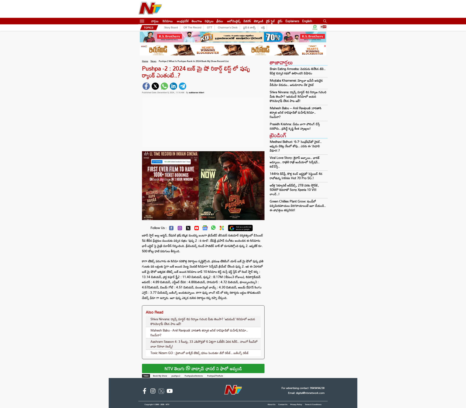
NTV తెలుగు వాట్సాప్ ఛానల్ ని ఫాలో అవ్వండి (203, 368)
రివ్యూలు (209, 21)
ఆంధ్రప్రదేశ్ (183, 21)
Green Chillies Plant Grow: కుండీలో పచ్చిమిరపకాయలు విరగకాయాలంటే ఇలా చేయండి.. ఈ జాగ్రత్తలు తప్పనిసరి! (298, 205)
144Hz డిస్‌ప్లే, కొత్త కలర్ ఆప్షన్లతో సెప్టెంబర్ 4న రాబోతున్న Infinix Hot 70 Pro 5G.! (296, 176)
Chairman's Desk (228, 27)
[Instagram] (180, 229)
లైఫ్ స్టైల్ (270, 21)
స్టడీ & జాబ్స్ (249, 27)
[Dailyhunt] (222, 229)
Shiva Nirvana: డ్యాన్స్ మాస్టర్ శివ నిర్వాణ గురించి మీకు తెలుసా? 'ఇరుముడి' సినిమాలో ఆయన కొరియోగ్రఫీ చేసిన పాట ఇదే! (203, 321)
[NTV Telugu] (150, 9)
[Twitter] (188, 229)
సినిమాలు (168, 21)
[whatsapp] (164, 86)
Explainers (292, 21)
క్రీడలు (219, 21)
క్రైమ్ (280, 21)
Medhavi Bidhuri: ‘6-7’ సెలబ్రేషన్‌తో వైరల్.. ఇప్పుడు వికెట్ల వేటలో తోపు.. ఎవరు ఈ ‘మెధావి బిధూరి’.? (296, 146)
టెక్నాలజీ (258, 21)
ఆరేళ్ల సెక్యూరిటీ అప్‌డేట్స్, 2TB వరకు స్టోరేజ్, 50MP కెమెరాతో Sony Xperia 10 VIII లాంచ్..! (294, 189)
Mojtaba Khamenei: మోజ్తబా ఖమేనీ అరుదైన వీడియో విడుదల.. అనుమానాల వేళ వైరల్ (296, 82)
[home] (147, 21)
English (307, 21)
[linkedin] (173, 86)
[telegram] (182, 86)
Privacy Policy (296, 404)
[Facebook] (171, 229)
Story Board (171, 27)
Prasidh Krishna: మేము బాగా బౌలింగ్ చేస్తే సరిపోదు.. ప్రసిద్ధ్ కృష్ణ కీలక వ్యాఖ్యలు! (295, 126)
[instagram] (153, 391)
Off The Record (192, 27)
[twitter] (155, 86)
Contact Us (282, 404)
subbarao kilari (196, 92)
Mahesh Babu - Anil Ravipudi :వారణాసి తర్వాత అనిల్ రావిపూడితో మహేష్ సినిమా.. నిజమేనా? (199, 332)
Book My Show (160, 375)
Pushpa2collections (194, 375)
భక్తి (262, 27)
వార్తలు (155, 21)
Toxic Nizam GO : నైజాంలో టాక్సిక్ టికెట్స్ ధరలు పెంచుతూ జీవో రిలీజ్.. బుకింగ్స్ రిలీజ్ (200, 353)
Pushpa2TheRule (215, 375)
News (153, 61)
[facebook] (146, 86)
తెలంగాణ (197, 21)
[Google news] (205, 228)
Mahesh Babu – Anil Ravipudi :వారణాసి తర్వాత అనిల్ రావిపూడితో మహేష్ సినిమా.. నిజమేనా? (295, 112)
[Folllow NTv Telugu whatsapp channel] (315, 28)
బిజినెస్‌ (247, 21)
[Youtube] (196, 229)
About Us (271, 404)
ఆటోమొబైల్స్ (234, 21)
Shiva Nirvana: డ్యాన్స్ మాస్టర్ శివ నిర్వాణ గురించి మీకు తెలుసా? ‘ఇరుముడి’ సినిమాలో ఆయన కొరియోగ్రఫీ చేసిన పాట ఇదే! (298, 96)
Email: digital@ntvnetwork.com (306, 392)
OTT (209, 27)
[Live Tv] (323, 28)
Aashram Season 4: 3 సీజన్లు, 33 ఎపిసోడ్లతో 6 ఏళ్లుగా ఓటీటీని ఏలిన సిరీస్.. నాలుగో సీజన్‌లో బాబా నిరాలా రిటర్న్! (204, 344)
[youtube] (170, 391)
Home (145, 61)
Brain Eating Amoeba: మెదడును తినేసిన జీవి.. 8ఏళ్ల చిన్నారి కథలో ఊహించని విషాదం (297, 71)
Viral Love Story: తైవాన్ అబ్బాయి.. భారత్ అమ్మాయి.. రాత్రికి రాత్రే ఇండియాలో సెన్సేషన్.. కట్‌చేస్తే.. (295, 162)
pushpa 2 (175, 375)
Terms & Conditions (313, 404)
